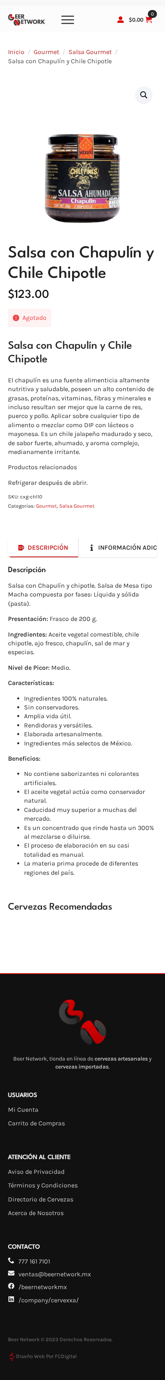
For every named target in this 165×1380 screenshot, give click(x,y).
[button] (143, 94)
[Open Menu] (67, 19)
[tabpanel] (82, 721)
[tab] (43, 547)
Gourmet (46, 52)
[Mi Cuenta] (120, 19)
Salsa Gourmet (90, 52)
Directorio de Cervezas (40, 1199)
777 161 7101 (34, 1261)
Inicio (16, 52)
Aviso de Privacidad (36, 1171)
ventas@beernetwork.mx (54, 1274)
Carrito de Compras (36, 1123)
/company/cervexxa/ (48, 1300)
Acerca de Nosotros (36, 1213)
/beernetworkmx (42, 1287)
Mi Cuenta (23, 1109)
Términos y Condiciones (43, 1185)
